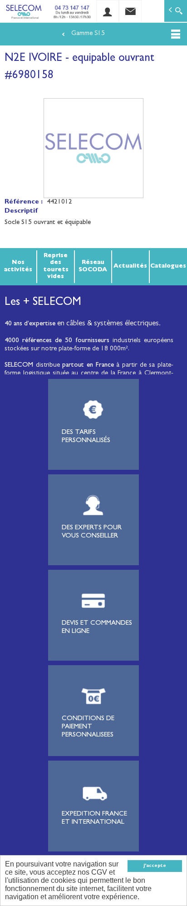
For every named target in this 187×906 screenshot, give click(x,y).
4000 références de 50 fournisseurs (57, 341)
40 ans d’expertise (30, 324)
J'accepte (154, 866)
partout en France (87, 365)
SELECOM (20, 365)
